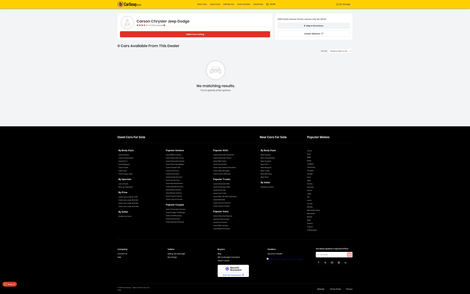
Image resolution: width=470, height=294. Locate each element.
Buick (309, 160)
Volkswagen (312, 230)
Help (119, 257)
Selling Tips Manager (176, 254)
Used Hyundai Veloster (175, 222)
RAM (309, 220)
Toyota (310, 227)
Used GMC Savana (220, 225)
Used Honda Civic (173, 180)
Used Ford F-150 (219, 190)
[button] (270, 4)
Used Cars (215, 4)
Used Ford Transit (220, 222)
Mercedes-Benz (313, 210)
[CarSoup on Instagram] (338, 262)
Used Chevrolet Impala (175, 161)
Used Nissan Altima (173, 190)
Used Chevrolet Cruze (175, 158)
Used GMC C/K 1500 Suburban (225, 196)
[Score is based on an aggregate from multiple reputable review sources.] (164, 25)
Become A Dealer (275, 254)
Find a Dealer (243, 4)
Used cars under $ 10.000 (128, 200)
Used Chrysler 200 (173, 167)
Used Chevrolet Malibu (175, 164)
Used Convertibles (125, 158)
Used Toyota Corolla (174, 199)
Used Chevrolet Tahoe (222, 158)
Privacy (349, 289)
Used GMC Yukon (220, 161)
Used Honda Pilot (220, 164)
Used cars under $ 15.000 (128, 203)
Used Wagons (124, 164)
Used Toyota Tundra (221, 206)
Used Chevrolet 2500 (221, 187)
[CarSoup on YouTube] (332, 262)
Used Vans (122, 171)
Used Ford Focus (172, 171)
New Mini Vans (266, 174)
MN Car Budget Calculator (229, 257)
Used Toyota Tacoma (222, 203)
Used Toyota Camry (174, 196)
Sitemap (320, 289)
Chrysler (310, 170)
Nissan (309, 217)
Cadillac (310, 164)
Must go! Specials (125, 187)
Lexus (309, 200)
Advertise (258, 4)
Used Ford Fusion (172, 174)
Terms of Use (335, 289)
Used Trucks (123, 167)
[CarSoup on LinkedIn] (345, 262)
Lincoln (310, 203)
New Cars (202, 4)
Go (349, 255)
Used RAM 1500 (219, 200)
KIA (308, 197)
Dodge (310, 174)
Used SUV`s (123, 161)
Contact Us (122, 254)
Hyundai (310, 187)
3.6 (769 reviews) (155, 25)
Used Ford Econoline (221, 219)
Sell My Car (228, 4)
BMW (309, 157)
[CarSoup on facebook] (318, 262)
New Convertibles (268, 158)
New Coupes (266, 161)
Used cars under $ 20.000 (128, 206)
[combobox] (340, 51)
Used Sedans (123, 155)
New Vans (265, 177)
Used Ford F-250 (219, 193)
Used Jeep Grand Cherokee (224, 167)
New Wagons (266, 167)
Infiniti (309, 190)
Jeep (309, 194)
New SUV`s (265, 164)
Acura (309, 151)
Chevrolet (311, 167)
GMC (309, 180)
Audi (309, 154)
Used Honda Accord (174, 177)
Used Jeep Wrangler (221, 171)
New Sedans (266, 155)
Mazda (310, 207)
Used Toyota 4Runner (222, 174)
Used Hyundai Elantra (174, 183)
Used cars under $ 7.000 (128, 197)
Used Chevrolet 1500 (221, 184)
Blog (219, 254)
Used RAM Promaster (221, 229)
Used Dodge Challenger (175, 212)
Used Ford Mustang (173, 215)
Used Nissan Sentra (174, 193)
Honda (309, 184)
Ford (309, 177)
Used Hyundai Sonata (174, 186)
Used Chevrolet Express (222, 216)
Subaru (310, 223)
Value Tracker (223, 260)
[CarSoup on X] (325, 262)
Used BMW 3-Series (173, 155)
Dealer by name (124, 216)
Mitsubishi (311, 213)
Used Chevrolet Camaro (176, 209)
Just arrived (123, 184)
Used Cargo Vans (125, 174)
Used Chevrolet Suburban (223, 155)
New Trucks (265, 171)
